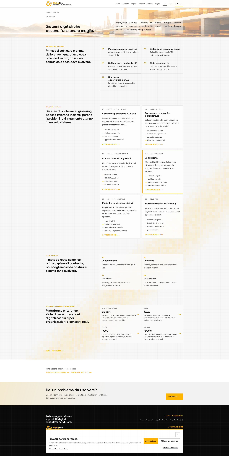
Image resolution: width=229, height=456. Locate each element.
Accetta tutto (150, 441)
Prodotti (142, 4)
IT (164, 4)
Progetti (134, 4)
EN (170, 4)
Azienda (150, 4)
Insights (157, 4)
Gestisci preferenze (170, 447)
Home (117, 4)
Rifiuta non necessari (169, 441)
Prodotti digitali (79, 373)
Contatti (179, 3)
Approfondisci (109, 144)
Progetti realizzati (56, 373)
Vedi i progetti (53, 351)
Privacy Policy (53, 449)
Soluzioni (125, 4)
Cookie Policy (63, 449)
